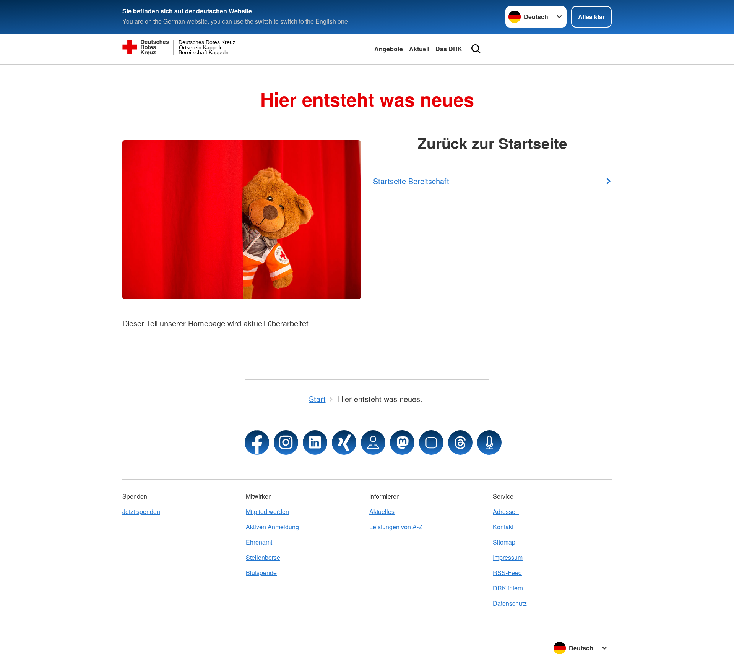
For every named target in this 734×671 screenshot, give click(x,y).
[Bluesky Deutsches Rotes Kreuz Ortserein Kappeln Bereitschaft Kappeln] (431, 442)
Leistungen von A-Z (395, 526)
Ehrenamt (259, 542)
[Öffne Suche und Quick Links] (476, 49)
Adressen (506, 511)
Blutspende (261, 572)
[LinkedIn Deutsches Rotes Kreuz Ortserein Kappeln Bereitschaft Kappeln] (315, 442)
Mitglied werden (267, 511)
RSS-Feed (507, 572)
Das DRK (448, 48)
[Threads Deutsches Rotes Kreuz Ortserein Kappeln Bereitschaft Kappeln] (460, 442)
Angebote (388, 48)
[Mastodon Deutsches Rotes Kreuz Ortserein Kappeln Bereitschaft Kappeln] (402, 442)
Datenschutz (510, 603)
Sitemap (504, 542)
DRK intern (508, 587)
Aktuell (419, 48)
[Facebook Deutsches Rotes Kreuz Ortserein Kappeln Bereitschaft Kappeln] (257, 442)
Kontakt (503, 526)
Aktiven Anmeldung (272, 526)
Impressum (508, 557)
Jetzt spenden (141, 511)
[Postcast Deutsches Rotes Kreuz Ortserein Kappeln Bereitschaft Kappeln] (489, 442)
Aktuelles (382, 511)
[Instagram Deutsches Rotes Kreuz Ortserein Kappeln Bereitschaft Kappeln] (286, 442)
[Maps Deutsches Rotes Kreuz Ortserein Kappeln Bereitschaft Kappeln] (373, 442)
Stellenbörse (263, 557)
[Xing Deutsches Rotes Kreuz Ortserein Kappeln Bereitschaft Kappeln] (344, 442)
